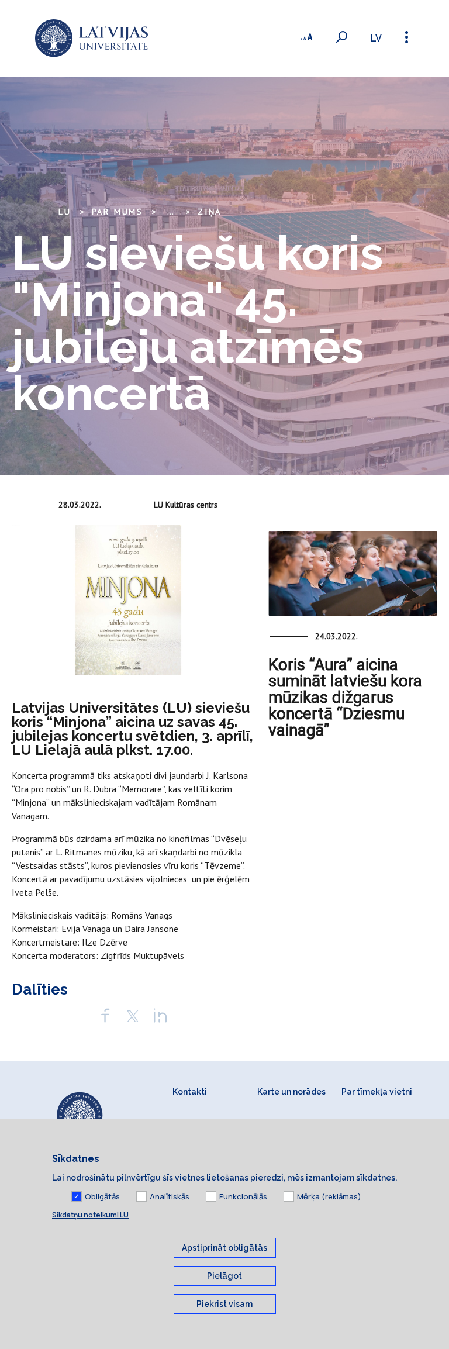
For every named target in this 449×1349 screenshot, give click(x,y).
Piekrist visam (224, 1304)
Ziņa (210, 211)
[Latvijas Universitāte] (91, 38)
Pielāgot (224, 1276)
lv (376, 38)
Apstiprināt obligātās (224, 1248)
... (170, 211)
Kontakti (189, 1091)
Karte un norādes (291, 1091)
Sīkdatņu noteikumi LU (90, 1215)
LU (64, 211)
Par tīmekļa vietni (376, 1091)
